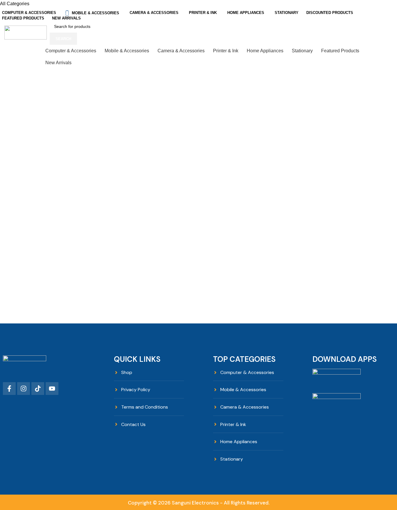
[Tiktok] (37, 388)
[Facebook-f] (9, 388)
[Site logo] (25, 32)
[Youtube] (52, 388)
